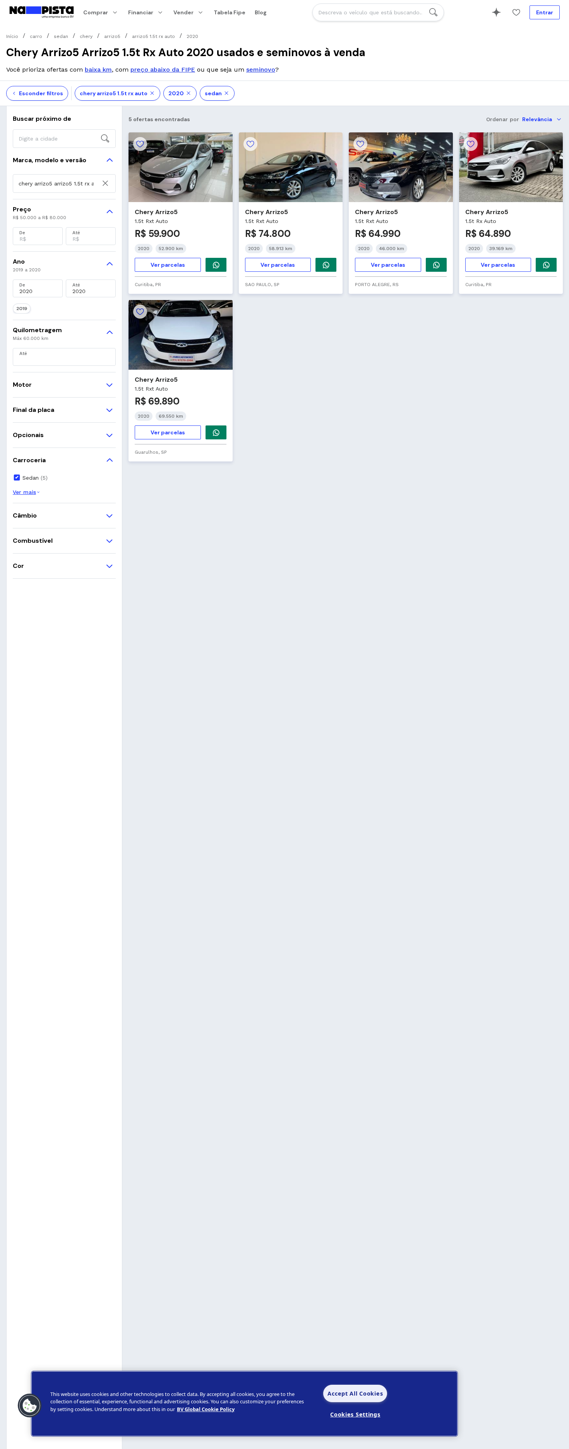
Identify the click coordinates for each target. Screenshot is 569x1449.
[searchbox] (378, 12)
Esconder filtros (41, 93)
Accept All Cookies (355, 1393)
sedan (213, 93)
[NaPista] (41, 12)
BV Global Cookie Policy (206, 1409)
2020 (176, 93)
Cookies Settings (355, 1414)
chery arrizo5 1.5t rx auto (113, 93)
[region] (244, 1404)
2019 (21, 308)
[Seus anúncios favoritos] (516, 12)
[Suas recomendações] (496, 12)
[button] (29, 1405)
